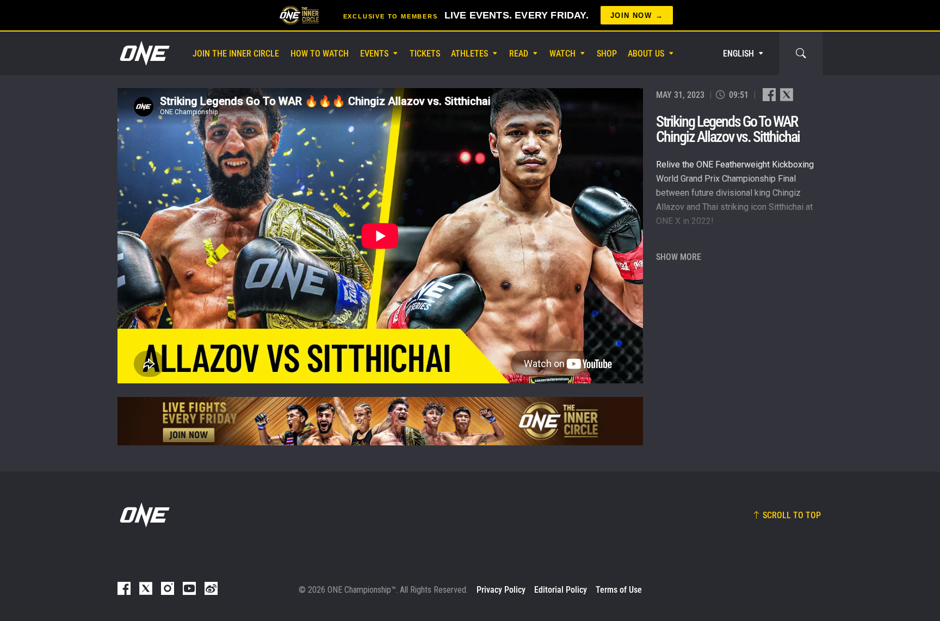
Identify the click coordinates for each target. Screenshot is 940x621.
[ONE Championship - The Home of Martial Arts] (144, 53)
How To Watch (319, 53)
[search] (800, 53)
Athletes (469, 53)
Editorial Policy (560, 590)
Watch (562, 53)
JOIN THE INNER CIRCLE (236, 53)
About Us (646, 53)
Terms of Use (619, 590)
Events (374, 53)
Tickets (425, 53)
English (738, 53)
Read (518, 53)
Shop (607, 53)
